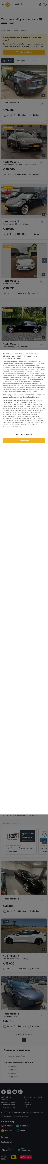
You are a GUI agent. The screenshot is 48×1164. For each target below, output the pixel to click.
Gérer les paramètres (24, 434)
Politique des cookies (29, 392)
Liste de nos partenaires (12, 427)
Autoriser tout (24, 440)
